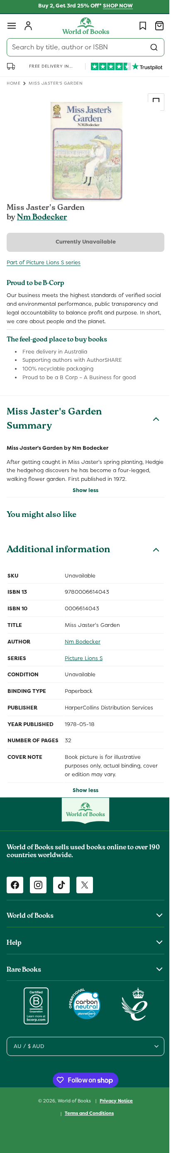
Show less (82, 499)
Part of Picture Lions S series (44, 262)
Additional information (58, 559)
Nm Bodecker (42, 218)
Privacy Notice (113, 1109)
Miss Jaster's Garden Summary (54, 428)
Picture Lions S (84, 666)
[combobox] (82, 47)
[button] (12, 26)
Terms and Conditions (86, 1121)
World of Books (72, 1109)
